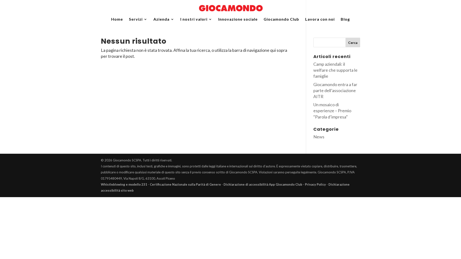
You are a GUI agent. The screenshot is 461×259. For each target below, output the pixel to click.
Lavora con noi (320, 19)
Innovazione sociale (238, 19)
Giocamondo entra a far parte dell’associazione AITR (335, 90)
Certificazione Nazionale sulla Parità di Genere (185, 184)
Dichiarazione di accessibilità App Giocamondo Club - (264, 184)
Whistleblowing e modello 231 (124, 184)
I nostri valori (193, 19)
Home (117, 19)
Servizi (136, 19)
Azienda (161, 19)
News (318, 136)
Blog (345, 19)
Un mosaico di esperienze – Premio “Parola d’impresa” (332, 110)
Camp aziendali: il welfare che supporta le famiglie (335, 70)
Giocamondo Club (281, 19)
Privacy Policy (315, 184)
